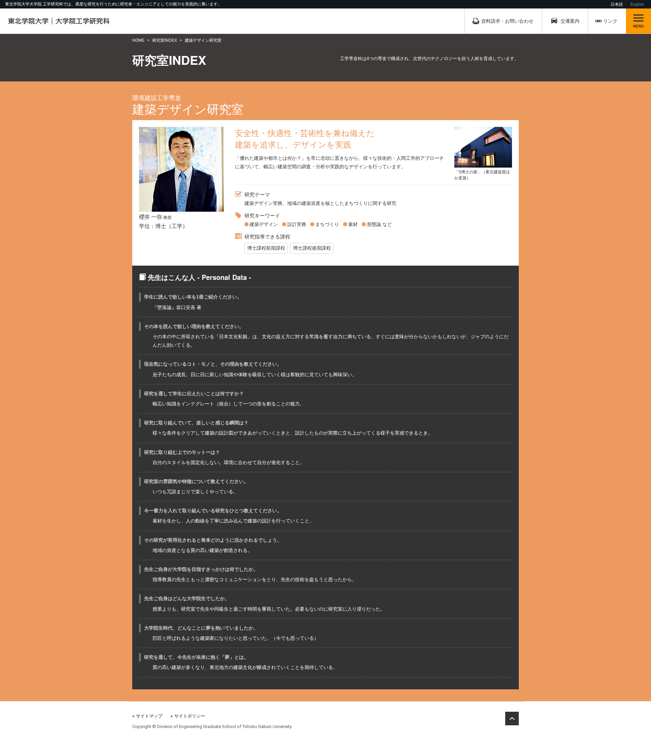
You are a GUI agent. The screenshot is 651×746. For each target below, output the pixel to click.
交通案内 (569, 21)
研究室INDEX (164, 40)
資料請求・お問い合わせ (507, 21)
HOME (138, 40)
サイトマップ (149, 716)
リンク (610, 21)
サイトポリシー (189, 716)
